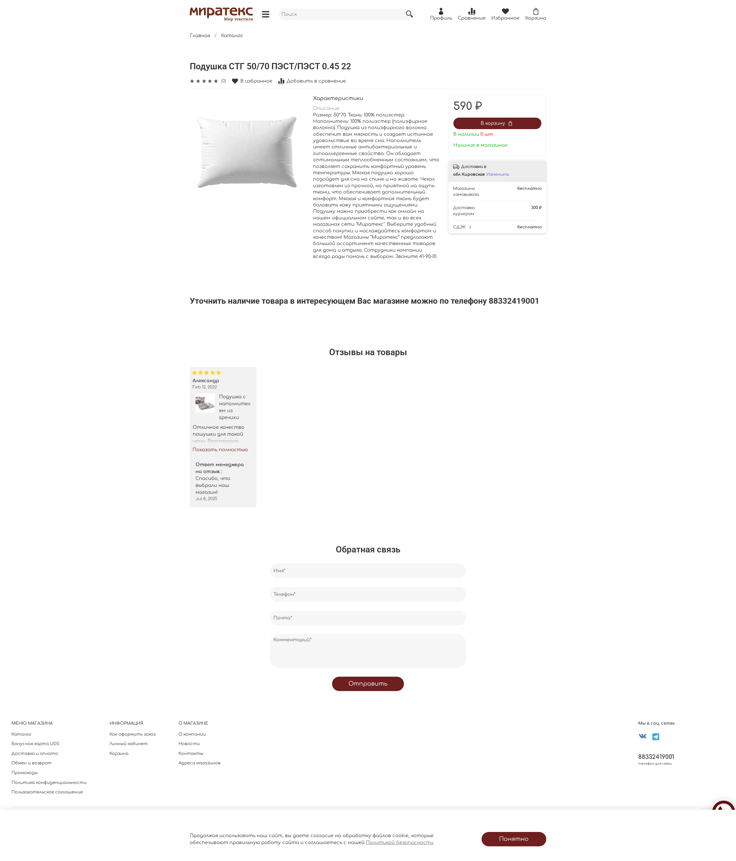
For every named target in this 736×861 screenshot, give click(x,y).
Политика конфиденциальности (49, 782)
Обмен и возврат (32, 763)
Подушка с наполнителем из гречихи (234, 407)
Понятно (514, 839)
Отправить (368, 683)
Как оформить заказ (133, 734)
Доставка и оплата (35, 753)
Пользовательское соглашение (47, 792)
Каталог (232, 35)
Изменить (497, 174)
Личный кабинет (129, 743)
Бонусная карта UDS (36, 743)
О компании (192, 734)
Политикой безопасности (400, 842)
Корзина (119, 753)
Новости (189, 743)
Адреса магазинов (200, 763)
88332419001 (656, 757)
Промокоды (25, 772)
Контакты (191, 753)
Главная (200, 35)
